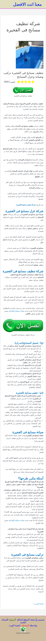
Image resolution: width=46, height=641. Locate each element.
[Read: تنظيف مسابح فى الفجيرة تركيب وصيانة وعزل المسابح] (29, 55)
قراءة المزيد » (38, 604)
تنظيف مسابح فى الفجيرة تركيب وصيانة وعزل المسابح (23, 74)
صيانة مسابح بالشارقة (16, 311)
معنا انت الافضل (27, 4)
